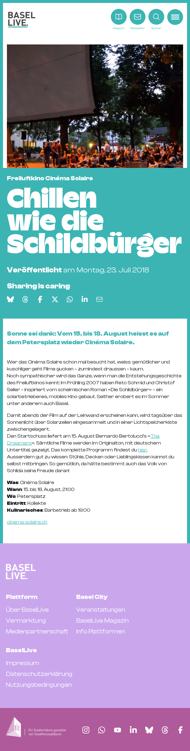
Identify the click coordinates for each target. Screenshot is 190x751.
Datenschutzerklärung (39, 673)
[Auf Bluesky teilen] (10, 299)
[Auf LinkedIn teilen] (84, 299)
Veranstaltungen (100, 609)
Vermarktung (26, 620)
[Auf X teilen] (54, 299)
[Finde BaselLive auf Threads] (165, 730)
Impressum (22, 663)
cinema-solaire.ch (27, 522)
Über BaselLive (27, 609)
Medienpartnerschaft (37, 631)
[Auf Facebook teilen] (40, 299)
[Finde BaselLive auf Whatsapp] (102, 730)
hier (142, 450)
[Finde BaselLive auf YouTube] (117, 730)
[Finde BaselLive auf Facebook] (180, 730)
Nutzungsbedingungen (39, 684)
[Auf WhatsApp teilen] (69, 299)
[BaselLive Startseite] (22, 19)
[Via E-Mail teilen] (99, 299)
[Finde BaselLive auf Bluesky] (149, 730)
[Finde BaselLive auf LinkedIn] (133, 730)
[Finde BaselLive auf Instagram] (86, 730)
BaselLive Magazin (102, 620)
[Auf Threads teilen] (25, 299)
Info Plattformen (100, 631)
